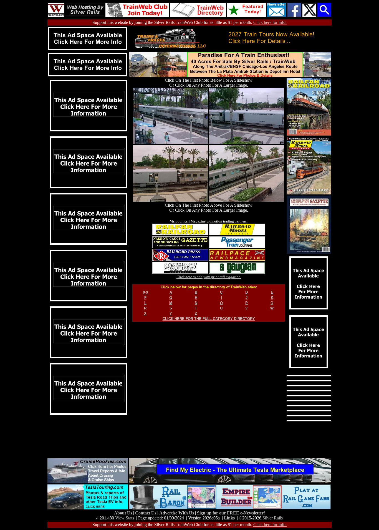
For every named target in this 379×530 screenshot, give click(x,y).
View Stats (124, 518)
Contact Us (146, 513)
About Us (123, 513)
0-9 (145, 292)
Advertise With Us (177, 513)
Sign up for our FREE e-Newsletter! (231, 513)
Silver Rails (272, 518)
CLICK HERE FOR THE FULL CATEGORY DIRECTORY (209, 319)
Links (229, 518)
